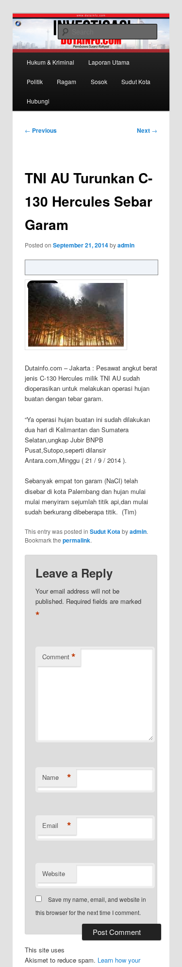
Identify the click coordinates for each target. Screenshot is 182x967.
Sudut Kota (135, 81)
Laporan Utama (109, 62)
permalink (76, 540)
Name (56, 777)
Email (56, 825)
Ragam (66, 81)
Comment (59, 657)
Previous (41, 130)
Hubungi (38, 101)
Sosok (99, 81)
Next (147, 130)
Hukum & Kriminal (50, 62)
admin (125, 245)
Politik (35, 81)
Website (53, 873)
